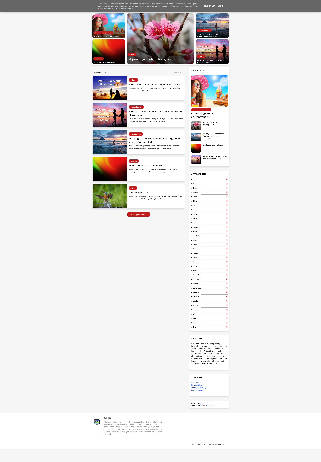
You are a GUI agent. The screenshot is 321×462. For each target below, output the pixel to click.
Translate (209, 405)
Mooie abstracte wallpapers (104, 62)
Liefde (210, 244)
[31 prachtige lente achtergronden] (160, 38)
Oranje (210, 249)
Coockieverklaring (198, 387)
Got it (220, 6)
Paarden (210, 253)
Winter (210, 310)
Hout (210, 223)
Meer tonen (178, 72)
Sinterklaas (210, 275)
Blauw (210, 188)
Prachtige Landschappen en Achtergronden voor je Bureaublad (210, 35)
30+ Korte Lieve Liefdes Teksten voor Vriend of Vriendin (211, 61)
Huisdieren (210, 227)
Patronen (210, 262)
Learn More (209, 6)
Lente (210, 240)
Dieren (210, 201)
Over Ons (202, 444)
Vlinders (210, 296)
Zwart (210, 327)
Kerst (210, 231)
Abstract (210, 184)
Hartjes (210, 214)
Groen (210, 210)
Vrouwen (210, 305)
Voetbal (210, 301)
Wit (210, 314)
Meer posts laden (138, 214)
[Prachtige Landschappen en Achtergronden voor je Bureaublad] (212, 25)
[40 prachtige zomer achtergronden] (108, 25)
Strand (210, 283)
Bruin (210, 196)
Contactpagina (197, 390)
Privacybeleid (196, 385)
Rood (210, 266)
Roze (210, 270)
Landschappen (210, 236)
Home (194, 444)
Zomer (210, 323)
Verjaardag (210, 288)
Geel (210, 205)
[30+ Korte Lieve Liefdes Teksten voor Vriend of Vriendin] (212, 51)
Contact (211, 444)
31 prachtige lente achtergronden (152, 59)
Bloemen (210, 192)
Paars (210, 257)
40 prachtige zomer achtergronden (106, 36)
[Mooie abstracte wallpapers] (108, 51)
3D (210, 179)
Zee (210, 318)
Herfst (210, 218)
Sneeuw (210, 279)
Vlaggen (210, 292)
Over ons (195, 382)
